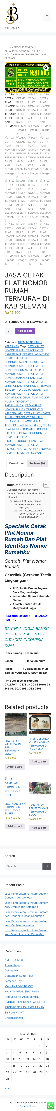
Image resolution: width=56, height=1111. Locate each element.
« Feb (8, 1088)
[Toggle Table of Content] (44, 485)
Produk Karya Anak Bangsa (22, 996)
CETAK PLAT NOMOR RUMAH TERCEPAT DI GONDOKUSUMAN (25, 366)
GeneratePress (28, 1106)
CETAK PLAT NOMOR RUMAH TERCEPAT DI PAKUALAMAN (27, 401)
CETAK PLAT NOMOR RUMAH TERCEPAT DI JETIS (24, 381)
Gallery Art (11, 970)
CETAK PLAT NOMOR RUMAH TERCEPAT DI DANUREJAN (24, 350)
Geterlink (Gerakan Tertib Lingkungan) (29, 506)
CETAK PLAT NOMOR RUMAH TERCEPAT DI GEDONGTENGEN (27, 358)
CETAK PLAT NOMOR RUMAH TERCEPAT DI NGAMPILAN (27, 393)
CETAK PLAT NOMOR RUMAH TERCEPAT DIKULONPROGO (25, 437)
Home (8, 47)
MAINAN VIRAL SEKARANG (22, 991)
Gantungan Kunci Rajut (19, 975)
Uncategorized (14, 1017)
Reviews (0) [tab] (37, 463)
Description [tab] (17, 463)
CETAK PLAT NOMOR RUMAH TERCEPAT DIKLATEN (28, 429)
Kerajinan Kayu (14, 981)
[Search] (46, 866)
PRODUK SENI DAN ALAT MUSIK (25, 1002)
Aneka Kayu (12, 965)
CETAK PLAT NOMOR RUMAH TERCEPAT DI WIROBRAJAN (24, 409)
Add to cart (25, 330)
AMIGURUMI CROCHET (19, 960)
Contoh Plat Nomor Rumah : (28, 501)
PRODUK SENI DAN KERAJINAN (24, 1007)
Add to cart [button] (14, 766)
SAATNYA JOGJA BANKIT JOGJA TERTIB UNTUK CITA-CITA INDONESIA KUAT (32, 514)
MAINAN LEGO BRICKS (19, 986)
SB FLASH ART (14, 1012)
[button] (46, 68)
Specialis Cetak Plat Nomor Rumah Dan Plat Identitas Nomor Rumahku (27, 493)
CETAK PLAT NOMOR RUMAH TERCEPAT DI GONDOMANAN (25, 373)
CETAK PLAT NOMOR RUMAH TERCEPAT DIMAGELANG (24, 444)
